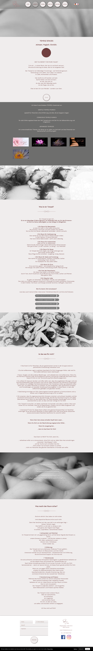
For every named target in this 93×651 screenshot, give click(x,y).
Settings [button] (75, 649)
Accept (87, 649)
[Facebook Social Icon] (63, 637)
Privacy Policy (50, 649)
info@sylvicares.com (67, 630)
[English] (77, 4)
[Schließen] (91, 649)
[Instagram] (69, 637)
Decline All (81, 649)
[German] (75, 4)
